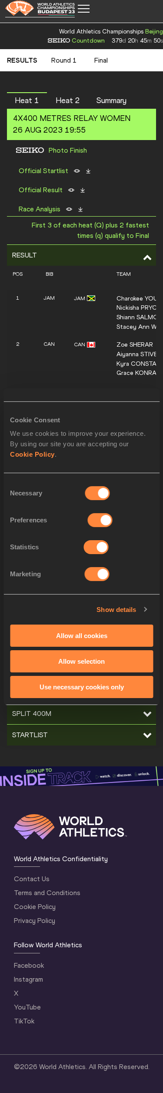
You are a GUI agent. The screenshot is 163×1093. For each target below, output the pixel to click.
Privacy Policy (34, 920)
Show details (116, 609)
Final (101, 60)
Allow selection (81, 661)
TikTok (24, 1021)
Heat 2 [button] (68, 100)
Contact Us (32, 879)
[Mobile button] (83, 8)
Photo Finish (68, 150)
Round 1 (64, 60)
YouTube (27, 1007)
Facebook (29, 965)
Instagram (28, 979)
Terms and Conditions (47, 893)
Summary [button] (111, 100)
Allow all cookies (81, 635)
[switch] (100, 520)
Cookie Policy (32, 454)
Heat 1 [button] (27, 100)
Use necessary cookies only (82, 686)
